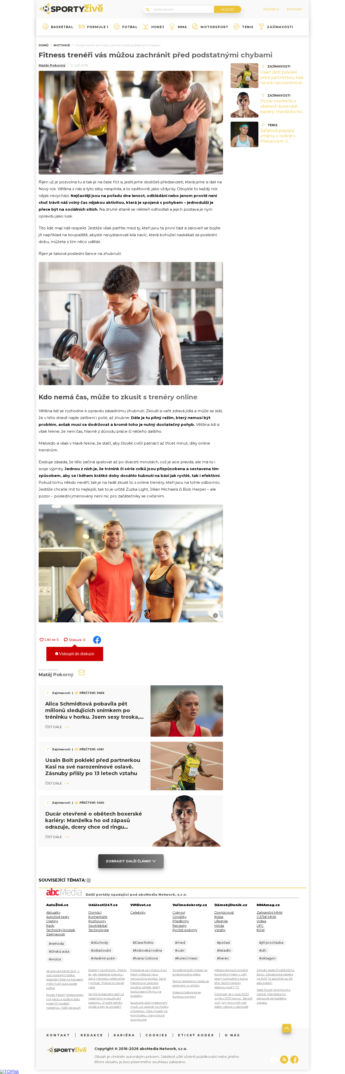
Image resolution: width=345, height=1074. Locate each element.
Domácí (95, 912)
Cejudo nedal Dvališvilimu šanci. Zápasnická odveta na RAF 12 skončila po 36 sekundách (275, 976)
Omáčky (179, 917)
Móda (219, 926)
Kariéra (124, 1035)
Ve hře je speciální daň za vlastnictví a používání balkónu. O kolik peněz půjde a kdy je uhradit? (106, 1000)
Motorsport (214, 27)
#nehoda (56, 943)
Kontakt (58, 1035)
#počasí (223, 942)
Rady (50, 926)
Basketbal (62, 27)
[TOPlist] (9, 1071)
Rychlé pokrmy (185, 930)
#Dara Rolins (143, 942)
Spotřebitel (97, 926)
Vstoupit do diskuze (76, 654)
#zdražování (101, 950)
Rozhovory (97, 921)
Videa (261, 921)
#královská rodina (147, 950)
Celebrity (137, 912)
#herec (223, 958)
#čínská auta (59, 951)
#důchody (99, 942)
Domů (43, 45)
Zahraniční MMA (269, 912)
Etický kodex (196, 1035)
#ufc (262, 950)
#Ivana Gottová (145, 958)
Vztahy (220, 930)
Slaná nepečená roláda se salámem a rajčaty (191, 983)
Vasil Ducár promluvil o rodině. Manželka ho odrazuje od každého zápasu (273, 996)
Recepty (180, 926)
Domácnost (224, 912)
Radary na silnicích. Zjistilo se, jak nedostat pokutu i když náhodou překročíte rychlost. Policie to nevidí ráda (107, 978)
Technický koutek (60, 930)
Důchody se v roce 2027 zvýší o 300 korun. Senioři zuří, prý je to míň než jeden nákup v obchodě (233, 1000)
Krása (218, 917)
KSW (261, 930)
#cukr (180, 950)
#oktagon (267, 958)
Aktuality (53, 912)
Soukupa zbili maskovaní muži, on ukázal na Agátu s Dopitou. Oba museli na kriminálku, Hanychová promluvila (149, 1011)
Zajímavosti (280, 27)
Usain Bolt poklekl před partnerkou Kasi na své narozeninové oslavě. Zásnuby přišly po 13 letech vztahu (92, 766)
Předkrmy (181, 921)
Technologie (98, 930)
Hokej (157, 27)
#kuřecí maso (186, 958)
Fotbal (130, 27)
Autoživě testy (57, 917)
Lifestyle (221, 921)
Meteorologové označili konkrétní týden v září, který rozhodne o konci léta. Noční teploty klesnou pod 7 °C (231, 978)
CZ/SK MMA (266, 917)
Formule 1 (98, 27)
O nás (232, 1035)
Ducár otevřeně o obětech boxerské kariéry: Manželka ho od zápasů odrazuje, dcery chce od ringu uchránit (281, 114)
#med (180, 942)
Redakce (92, 1035)
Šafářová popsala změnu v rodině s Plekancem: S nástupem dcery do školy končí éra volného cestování (280, 143)
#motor (55, 959)
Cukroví (179, 912)
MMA (182, 27)
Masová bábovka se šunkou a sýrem (187, 994)
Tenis (247, 27)
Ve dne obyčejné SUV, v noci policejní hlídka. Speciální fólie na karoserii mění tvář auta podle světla (64, 979)
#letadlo (224, 950)
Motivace (62, 45)
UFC (260, 926)
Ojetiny (52, 921)
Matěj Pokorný (52, 65)
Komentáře (97, 917)
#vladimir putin (103, 958)
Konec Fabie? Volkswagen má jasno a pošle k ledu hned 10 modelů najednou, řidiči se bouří (65, 1001)
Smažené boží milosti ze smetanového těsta (190, 972)
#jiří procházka (271, 942)
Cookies (156, 1035)
